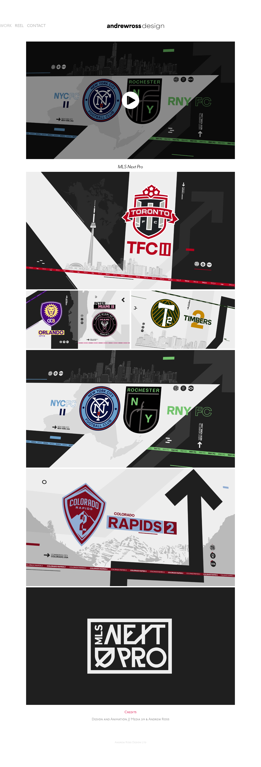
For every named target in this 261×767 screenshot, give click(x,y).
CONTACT (36, 25)
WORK (6, 25)
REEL (19, 25)
